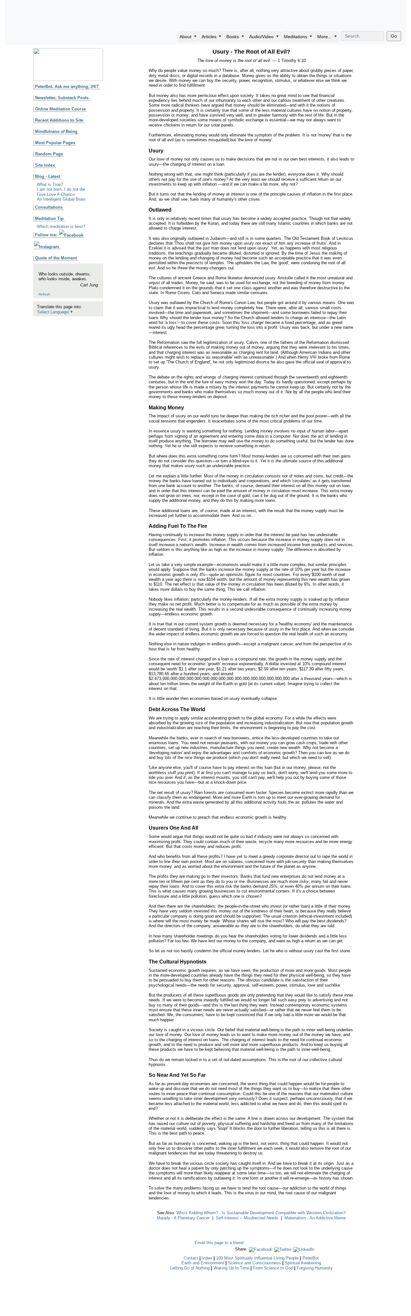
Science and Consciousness (254, 1262)
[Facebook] (261, 1249)
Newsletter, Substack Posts (62, 97)
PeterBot (310, 1258)
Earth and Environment (202, 1262)
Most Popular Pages (55, 142)
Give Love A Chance (56, 194)
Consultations (49, 207)
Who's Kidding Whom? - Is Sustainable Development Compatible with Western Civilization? (260, 1212)
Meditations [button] (296, 36)
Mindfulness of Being (56, 131)
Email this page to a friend (219, 1242)
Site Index (45, 165)
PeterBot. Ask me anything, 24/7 (67, 86)
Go (394, 36)
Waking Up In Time (231, 1268)
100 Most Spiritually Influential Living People (257, 1258)
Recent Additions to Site (59, 120)
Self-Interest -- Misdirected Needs (247, 1218)
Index (207, 1258)
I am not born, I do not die (61, 189)
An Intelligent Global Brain (61, 199)
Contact (191, 1258)
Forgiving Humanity (315, 1268)
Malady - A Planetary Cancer (183, 1218)
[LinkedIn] (304, 1249)
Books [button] (233, 36)
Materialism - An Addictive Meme (315, 1218)
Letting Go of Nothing (190, 1268)
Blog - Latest (47, 176)
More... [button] (325, 36)
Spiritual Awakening (303, 1262)
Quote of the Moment (56, 258)
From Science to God (273, 1268)
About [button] (186, 36)
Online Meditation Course (60, 109)
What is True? (50, 184)
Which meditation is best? (61, 226)
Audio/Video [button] (262, 36)
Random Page (49, 154)
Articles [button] (210, 36)
